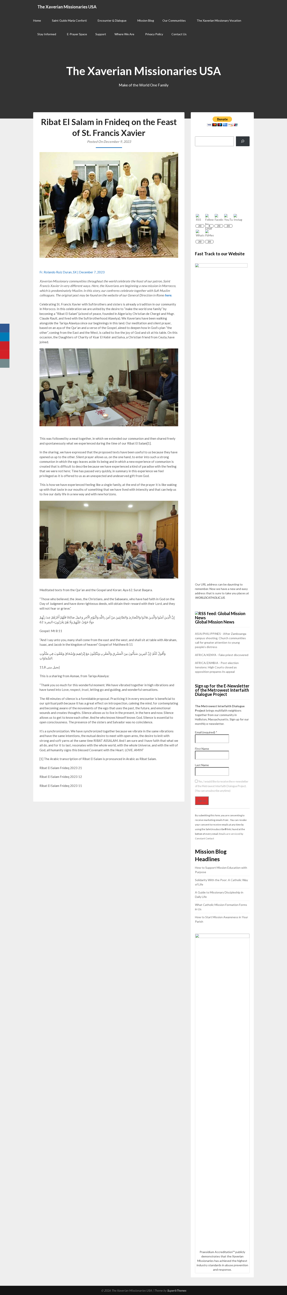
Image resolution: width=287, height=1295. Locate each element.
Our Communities (174, 20)
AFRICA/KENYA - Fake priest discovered (221, 655)
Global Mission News (214, 621)
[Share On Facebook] (4, 328)
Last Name (202, 765)
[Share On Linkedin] (4, 337)
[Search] (243, 141)
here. (168, 295)
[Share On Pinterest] (4, 345)
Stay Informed (46, 34)
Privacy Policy (154, 34)
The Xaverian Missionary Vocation (219, 20)
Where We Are (124, 34)
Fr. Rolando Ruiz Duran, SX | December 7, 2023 (72, 272)
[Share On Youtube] (4, 354)
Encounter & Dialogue (112, 20)
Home (37, 20)
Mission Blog (145, 20)
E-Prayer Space (77, 34)
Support (100, 34)
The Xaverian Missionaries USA (66, 6)
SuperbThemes (176, 1290)
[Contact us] (4, 363)
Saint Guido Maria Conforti (69, 20)
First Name (202, 748)
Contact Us (179, 34)
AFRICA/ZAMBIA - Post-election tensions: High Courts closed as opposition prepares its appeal (217, 667)
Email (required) (206, 732)
